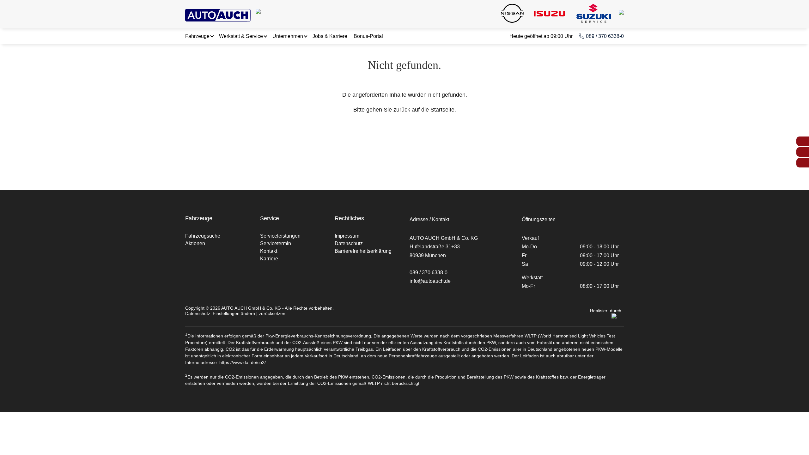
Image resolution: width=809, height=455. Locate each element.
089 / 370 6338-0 (605, 36)
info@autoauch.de (430, 281)
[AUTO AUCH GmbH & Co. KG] (218, 13)
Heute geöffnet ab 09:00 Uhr (541, 36)
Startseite (442, 109)
